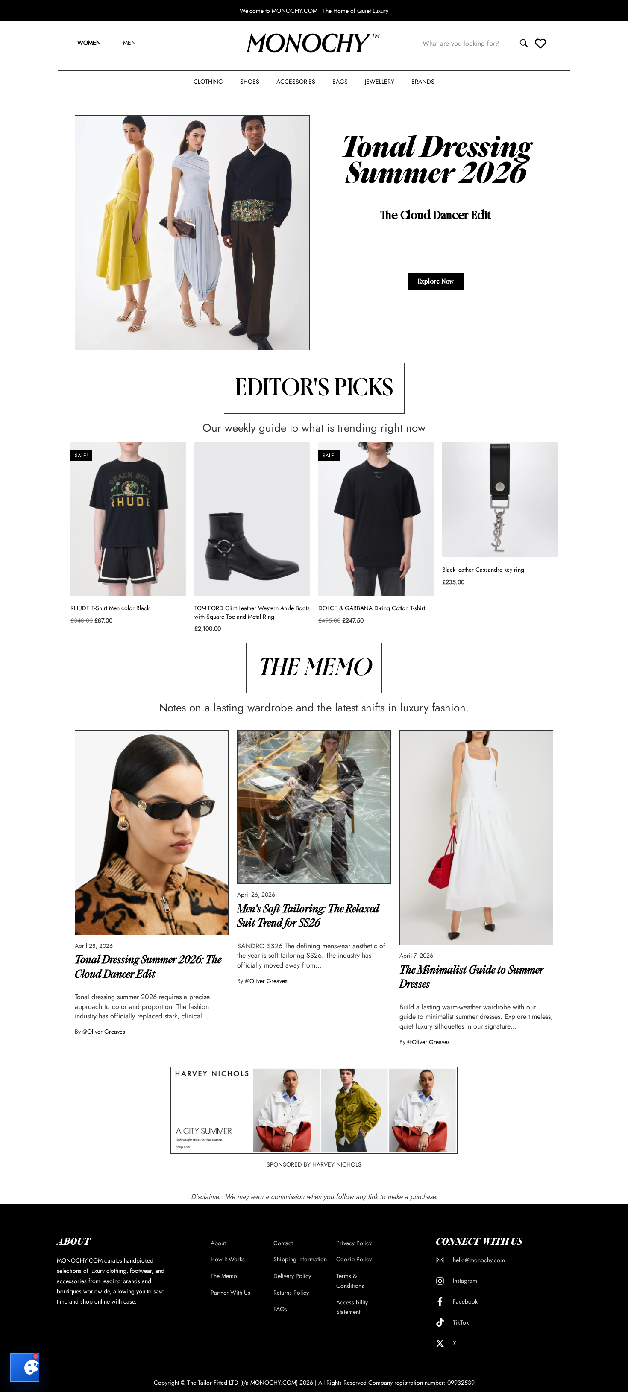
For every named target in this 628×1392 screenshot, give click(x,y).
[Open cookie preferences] (24, 1367)
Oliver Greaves (106, 1031)
